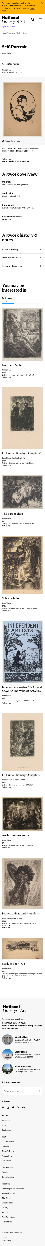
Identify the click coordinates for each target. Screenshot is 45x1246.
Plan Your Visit (8, 1141)
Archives (5, 1212)
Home (4, 33)
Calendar (6, 1146)
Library (5, 1207)
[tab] (8, 299)
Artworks (12, 33)
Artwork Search (8, 1193)
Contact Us (6, 1130)
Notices (4, 1237)
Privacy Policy (6, 1241)
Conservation (7, 1202)
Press (4, 1125)
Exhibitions (6, 1160)
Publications (7, 1221)
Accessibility (7, 1156)
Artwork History (10, 249)
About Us (6, 1120)
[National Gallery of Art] (22, 1008)
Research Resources (12, 265)
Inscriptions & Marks (12, 257)
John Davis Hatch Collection (13, 196)
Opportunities (8, 1177)
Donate (5, 1172)
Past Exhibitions (8, 1217)
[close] (42, 3)
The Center (6, 1198)
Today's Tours (8, 1151)
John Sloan (6, 70)
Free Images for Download (13, 1188)
